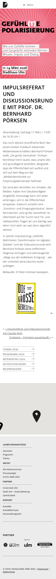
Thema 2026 (10, 349)
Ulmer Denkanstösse (14, 444)
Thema (6, 458)
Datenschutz (9, 571)
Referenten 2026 (14, 359)
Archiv (6, 463)
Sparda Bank (9, 495)
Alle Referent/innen (12, 469)
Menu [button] (30, 4)
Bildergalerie (12, 369)
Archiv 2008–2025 (11, 476)
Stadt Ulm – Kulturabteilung (16, 491)
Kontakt (7, 500)
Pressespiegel (9, 473)
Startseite (7, 451)
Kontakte (7, 506)
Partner (7, 481)
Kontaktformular (11, 510)
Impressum (42, 569)
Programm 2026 (14, 354)
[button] (36, 416)
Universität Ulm (10, 488)
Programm (8, 454)
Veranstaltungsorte (12, 513)
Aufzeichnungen (14, 364)
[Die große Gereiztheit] (27, 313)
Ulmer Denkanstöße (6, 5)
